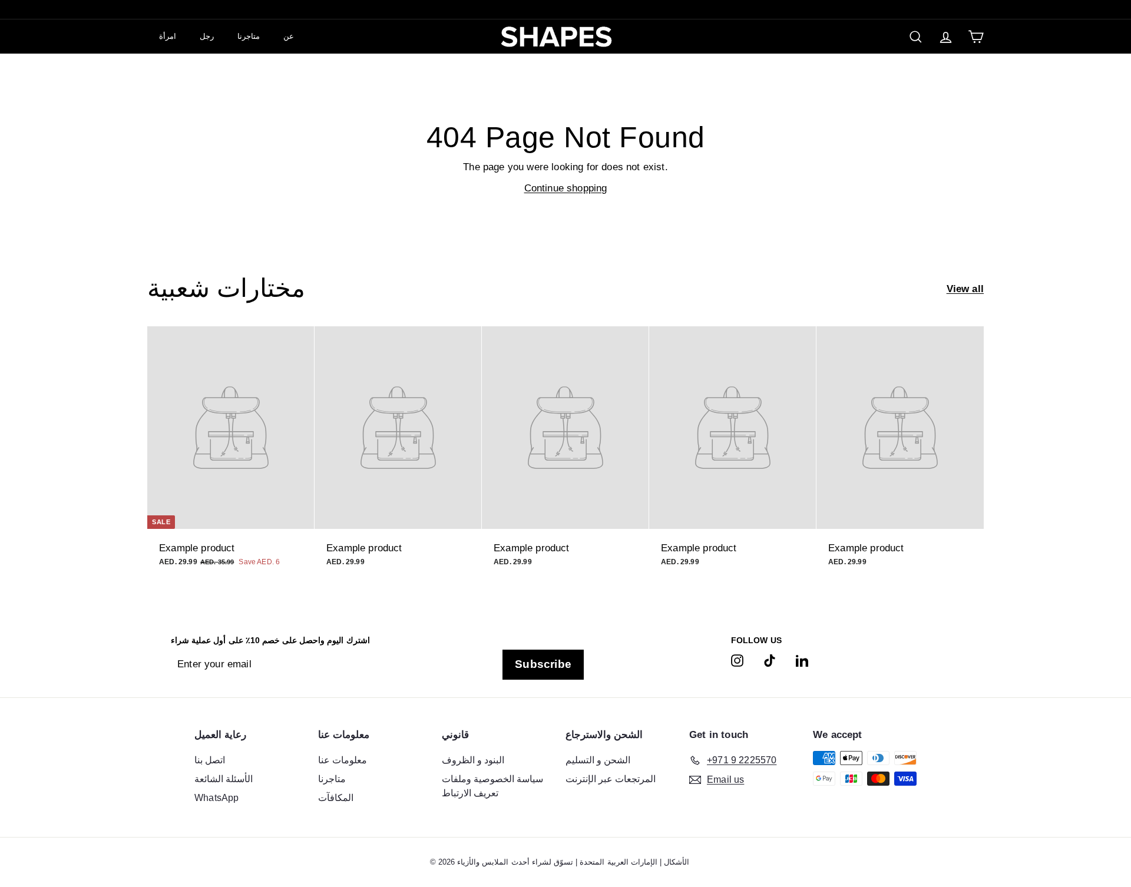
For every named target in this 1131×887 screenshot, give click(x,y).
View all (965, 288)
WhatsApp (216, 798)
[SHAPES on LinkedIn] (802, 660)
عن (288, 36)
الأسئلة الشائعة (223, 779)
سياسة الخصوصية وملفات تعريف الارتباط (492, 786)
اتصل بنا (209, 760)
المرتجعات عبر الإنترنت (611, 779)
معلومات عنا (342, 760)
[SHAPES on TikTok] (769, 660)
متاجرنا (248, 36)
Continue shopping (565, 188)
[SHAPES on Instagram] (737, 660)
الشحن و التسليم (598, 760)
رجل (207, 36)
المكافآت (335, 798)
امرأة (167, 36)
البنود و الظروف (473, 760)
